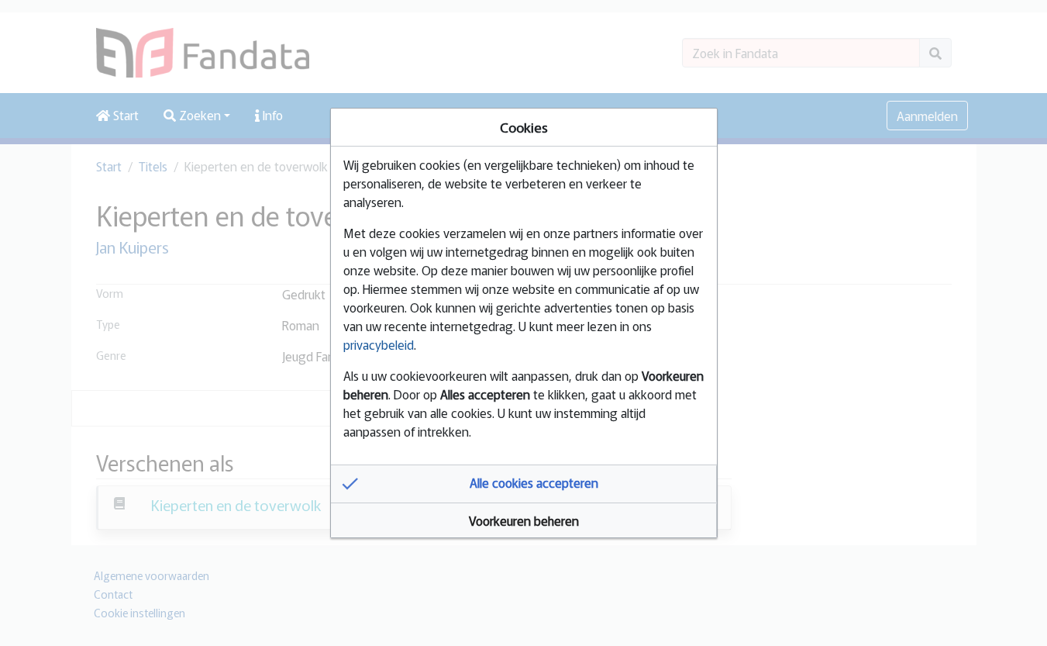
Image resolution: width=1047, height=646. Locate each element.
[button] (524, 484)
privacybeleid (378, 344)
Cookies (524, 126)
